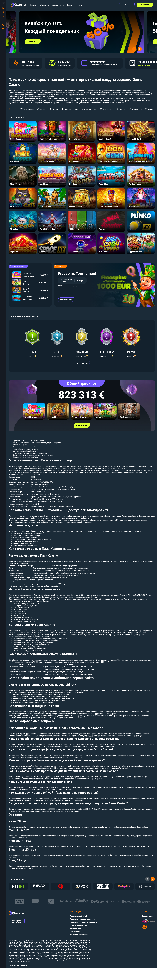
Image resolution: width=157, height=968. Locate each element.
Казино (33, 5)
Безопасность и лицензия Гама (25, 457)
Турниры (78, 5)
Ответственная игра (78, 925)
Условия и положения (79, 935)
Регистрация (145, 5)
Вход (126, 5)
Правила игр (75, 931)
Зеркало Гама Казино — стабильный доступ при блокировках (37, 443)
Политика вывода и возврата (82, 919)
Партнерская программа (16, 921)
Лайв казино (44, 5)
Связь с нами (147, 916)
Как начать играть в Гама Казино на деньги (30, 447)
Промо (69, 5)
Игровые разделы (20, 445)
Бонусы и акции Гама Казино (24, 451)
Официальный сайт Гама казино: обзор (28, 441)
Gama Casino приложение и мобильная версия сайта (33, 455)
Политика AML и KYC (78, 916)
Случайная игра (144, 65)
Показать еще (81, 425)
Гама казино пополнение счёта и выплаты (30, 453)
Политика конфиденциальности (83, 922)
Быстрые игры (58, 5)
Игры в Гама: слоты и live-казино (26, 449)
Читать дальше (66, 299)
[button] (134, 49)
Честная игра (75, 928)
